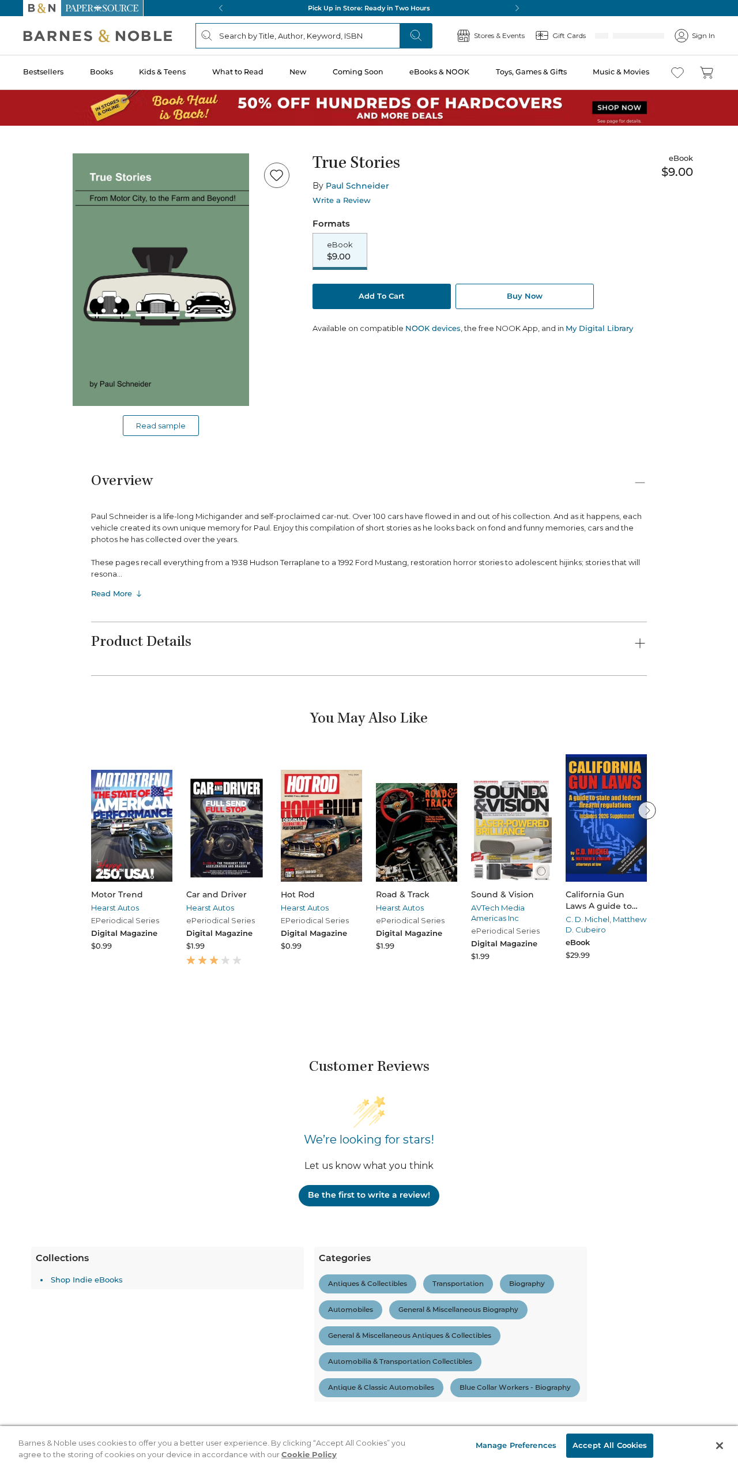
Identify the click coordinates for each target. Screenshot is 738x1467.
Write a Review (341, 200)
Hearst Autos (115, 907)
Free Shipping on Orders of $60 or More (369, 8)
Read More (111, 593)
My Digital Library (599, 328)
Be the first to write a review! (369, 1195)
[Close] (719, 1445)
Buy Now (525, 295)
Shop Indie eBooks (87, 1279)
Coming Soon (358, 71)
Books (101, 71)
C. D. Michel (587, 919)
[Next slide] (647, 810)
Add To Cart (382, 295)
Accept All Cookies (610, 1445)
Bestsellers (43, 71)
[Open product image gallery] (161, 279)
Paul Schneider (357, 185)
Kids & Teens (162, 71)
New (297, 71)
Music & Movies (621, 71)
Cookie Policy (309, 1454)
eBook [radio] (340, 251)
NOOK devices (433, 328)
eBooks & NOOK (439, 71)
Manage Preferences (516, 1445)
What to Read (237, 71)
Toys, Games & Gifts (531, 71)
